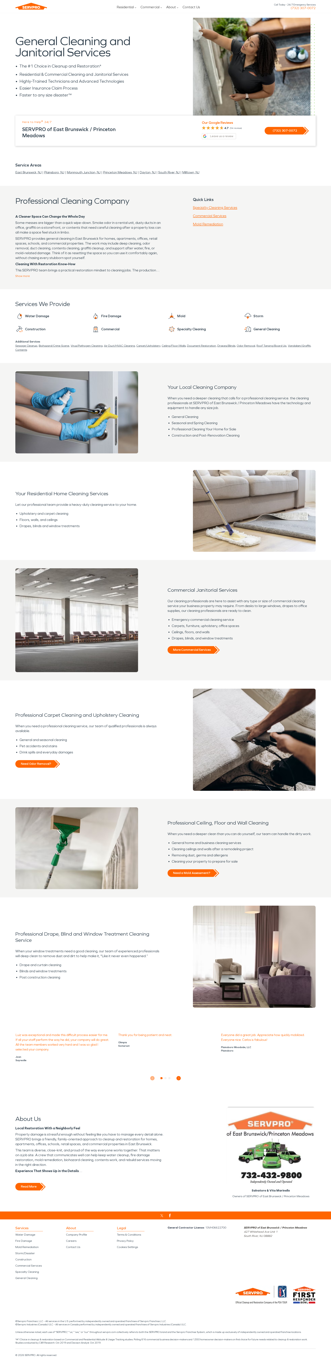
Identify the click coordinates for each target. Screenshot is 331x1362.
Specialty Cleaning (27, 1271)
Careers (71, 1240)
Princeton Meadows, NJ (120, 172)
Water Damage (25, 1234)
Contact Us (191, 7)
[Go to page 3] (170, 1078)
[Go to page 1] (162, 1078)
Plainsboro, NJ (54, 172)
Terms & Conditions (129, 1234)
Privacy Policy (125, 1240)
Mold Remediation (208, 224)
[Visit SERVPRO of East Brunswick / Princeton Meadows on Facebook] (170, 1215)
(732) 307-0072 (303, 8)
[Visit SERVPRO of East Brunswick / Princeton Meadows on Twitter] (161, 1215)
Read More (29, 1186)
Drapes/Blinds (226, 345)
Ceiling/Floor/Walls (174, 345)
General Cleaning (26, 1278)
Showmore (22, 276)
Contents (21, 349)
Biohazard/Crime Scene (54, 345)
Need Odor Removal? (36, 764)
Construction (23, 1259)
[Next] (179, 1078)
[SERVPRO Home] (31, 6)
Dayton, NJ (148, 172)
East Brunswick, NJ (28, 172)
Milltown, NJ (190, 172)
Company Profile (76, 1234)
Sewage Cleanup (26, 345)
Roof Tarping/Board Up (272, 345)
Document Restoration (201, 345)
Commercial (150, 7)
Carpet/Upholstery (148, 345)
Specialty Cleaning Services (215, 207)
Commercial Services (209, 216)
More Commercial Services (192, 650)
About (171, 7)
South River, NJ (169, 172)
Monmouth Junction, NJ (84, 172)
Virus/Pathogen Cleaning (87, 345)
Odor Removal (246, 345)
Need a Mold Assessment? (191, 873)
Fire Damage (23, 1240)
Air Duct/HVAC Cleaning (119, 345)
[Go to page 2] (166, 1078)
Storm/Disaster (25, 1253)
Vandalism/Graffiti (299, 345)
